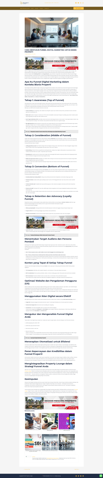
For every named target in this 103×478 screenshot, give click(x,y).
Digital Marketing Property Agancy (53, 458)
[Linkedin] (83, 476)
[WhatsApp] (83, 3)
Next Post (77, 469)
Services (36, 8)
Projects (41, 8)
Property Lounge (28, 371)
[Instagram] (80, 3)
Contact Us (47, 8)
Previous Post (26, 469)
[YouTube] (78, 3)
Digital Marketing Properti (25, 8)
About (32, 8)
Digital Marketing (28, 54)
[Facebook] (76, 3)
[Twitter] (78, 476)
